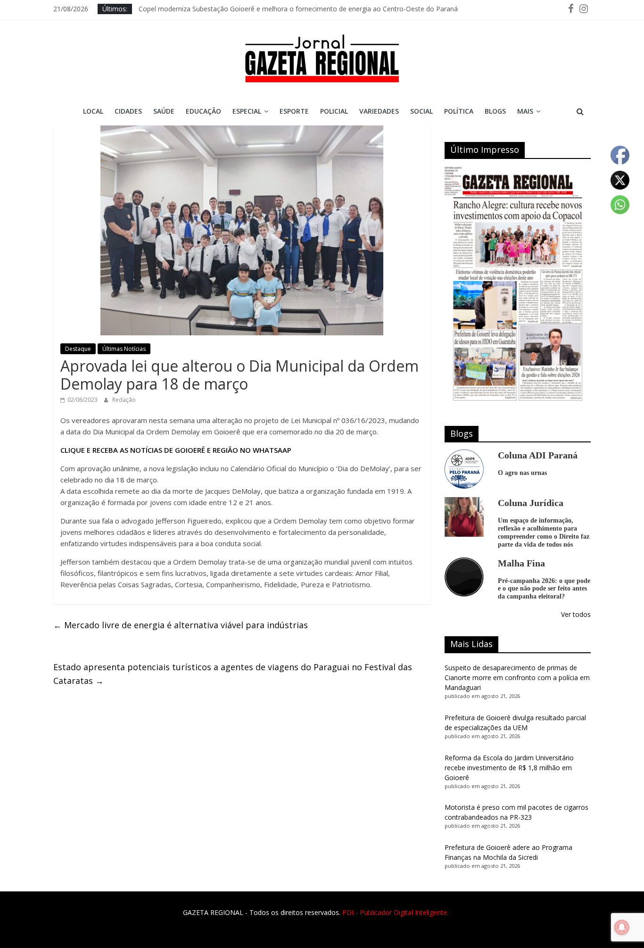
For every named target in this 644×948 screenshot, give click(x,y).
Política (458, 111)
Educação (203, 111)
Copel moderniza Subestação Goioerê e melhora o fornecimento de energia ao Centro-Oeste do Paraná (298, 8)
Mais (525, 111)
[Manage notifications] (621, 927)
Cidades (128, 111)
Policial (334, 111)
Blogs (495, 111)
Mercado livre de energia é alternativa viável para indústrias (180, 625)
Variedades (379, 111)
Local (93, 111)
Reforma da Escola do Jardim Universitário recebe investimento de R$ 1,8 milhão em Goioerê (509, 767)
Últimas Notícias (124, 349)
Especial (246, 111)
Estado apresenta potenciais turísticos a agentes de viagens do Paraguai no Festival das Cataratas (232, 673)
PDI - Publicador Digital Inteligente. (395, 912)
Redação (124, 400)
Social (421, 111)
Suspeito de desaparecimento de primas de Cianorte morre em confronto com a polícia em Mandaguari (517, 677)
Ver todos (576, 614)
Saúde (163, 111)
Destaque (78, 349)
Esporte (294, 111)
